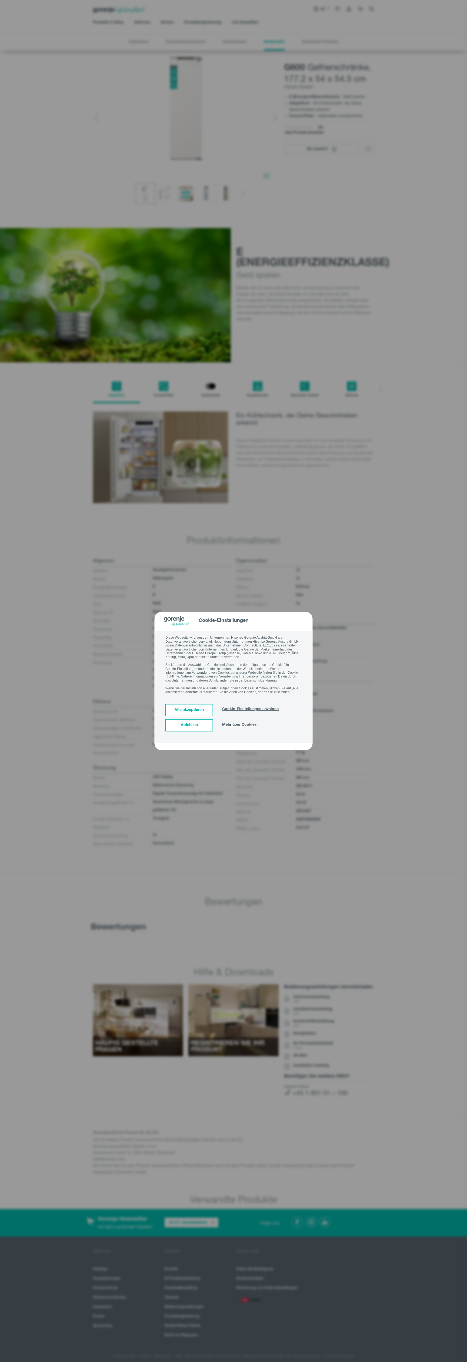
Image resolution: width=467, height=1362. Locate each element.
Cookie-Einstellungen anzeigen (250, 709)
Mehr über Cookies (239, 725)
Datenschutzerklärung (260, 680)
